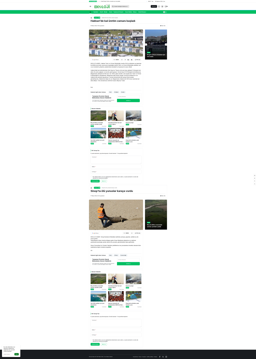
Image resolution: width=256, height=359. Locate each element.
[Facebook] (160, 357)
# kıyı (110, 255)
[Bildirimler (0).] (254, 183)
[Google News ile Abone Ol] (95, 59)
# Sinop (116, 255)
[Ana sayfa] (90, 12)
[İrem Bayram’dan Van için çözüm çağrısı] (116, 118)
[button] (162, 6)
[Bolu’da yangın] (133, 118)
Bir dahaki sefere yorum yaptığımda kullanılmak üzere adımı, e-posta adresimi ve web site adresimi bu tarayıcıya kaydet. (115, 177)
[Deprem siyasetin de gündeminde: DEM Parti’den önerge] (116, 136)
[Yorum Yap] (125, 59)
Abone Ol (154, 6)
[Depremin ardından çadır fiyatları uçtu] (133, 136)
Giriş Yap (104, 181)
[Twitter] (163, 357)
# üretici (122, 92)
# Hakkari (116, 92)
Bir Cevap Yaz (95, 150)
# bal (110, 92)
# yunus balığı (123, 255)
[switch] (165, 12)
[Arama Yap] (159, 6)
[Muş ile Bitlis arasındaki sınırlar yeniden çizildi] (98, 118)
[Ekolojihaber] (102, 6)
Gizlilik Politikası (7, 354)
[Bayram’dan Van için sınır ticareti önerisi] (156, 45)
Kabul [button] (16, 354)
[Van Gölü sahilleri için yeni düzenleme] (98, 136)
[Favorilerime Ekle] (122, 59)
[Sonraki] (99, 1)
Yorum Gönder (95, 181)
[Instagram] (166, 357)
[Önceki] (98, 1)
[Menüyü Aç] (90, 6)
